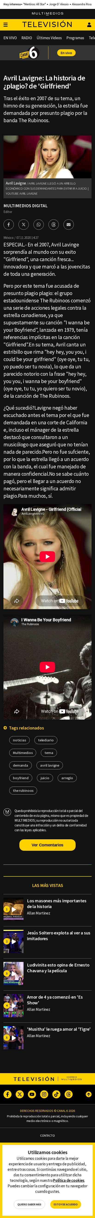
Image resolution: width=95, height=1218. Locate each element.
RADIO (26, 37)
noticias (19, 740)
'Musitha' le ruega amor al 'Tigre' (59, 1029)
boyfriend (21, 778)
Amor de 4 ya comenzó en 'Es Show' (55, 999)
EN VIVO (10, 37)
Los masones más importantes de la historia (56, 903)
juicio (45, 778)
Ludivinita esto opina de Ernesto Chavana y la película (58, 967)
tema (49, 752)
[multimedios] (47, 14)
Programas (75, 37)
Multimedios (23, 752)
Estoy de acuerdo (66, 1204)
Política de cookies (68, 1180)
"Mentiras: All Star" (34, 4)
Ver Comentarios (47, 845)
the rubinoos (23, 790)
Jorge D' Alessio (59, 4)
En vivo (66, 52)
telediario (46, 740)
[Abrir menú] (5, 24)
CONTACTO (47, 1136)
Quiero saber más (29, 1204)
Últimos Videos (49, 37)
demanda (20, 765)
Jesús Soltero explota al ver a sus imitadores (58, 935)
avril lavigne (49, 765)
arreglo (67, 778)
